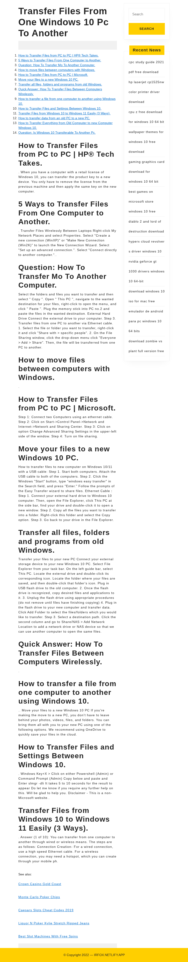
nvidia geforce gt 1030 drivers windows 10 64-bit (147, 271)
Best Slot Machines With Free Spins (48, 936)
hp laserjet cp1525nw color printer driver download (146, 92)
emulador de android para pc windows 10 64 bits (146, 321)
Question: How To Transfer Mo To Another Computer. (56, 65)
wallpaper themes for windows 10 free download (146, 141)
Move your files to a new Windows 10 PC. (48, 79)
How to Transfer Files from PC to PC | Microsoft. (53, 74)
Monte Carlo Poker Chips (39, 897)
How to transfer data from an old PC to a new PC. (54, 118)
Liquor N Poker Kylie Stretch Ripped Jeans (53, 923)
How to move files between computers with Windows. (56, 70)
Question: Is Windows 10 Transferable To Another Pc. (57, 132)
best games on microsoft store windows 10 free (142, 201)
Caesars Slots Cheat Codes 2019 (46, 910)
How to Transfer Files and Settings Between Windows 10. (59, 108)
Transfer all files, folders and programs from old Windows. (60, 84)
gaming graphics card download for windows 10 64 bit (147, 171)
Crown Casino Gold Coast (39, 884)
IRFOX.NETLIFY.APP (109, 955)
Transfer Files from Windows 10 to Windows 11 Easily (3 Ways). (64, 113)
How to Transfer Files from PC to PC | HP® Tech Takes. (58, 55)
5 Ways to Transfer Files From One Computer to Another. (59, 60)
